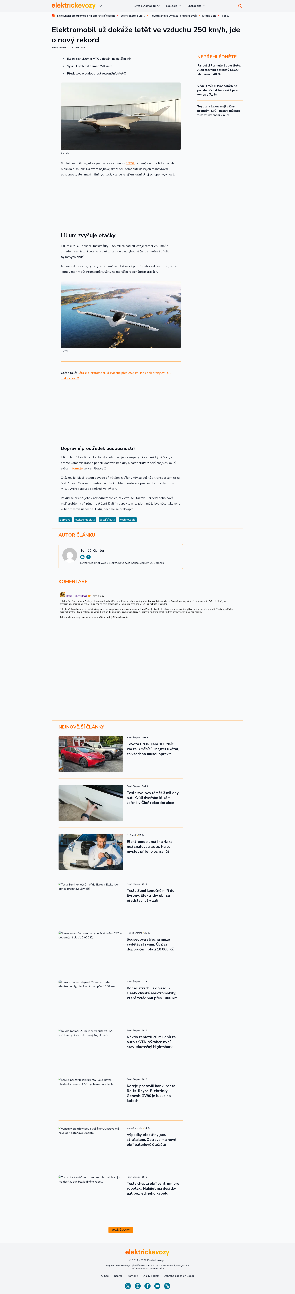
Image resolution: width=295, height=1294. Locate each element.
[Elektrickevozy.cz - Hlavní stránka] (74, 5)
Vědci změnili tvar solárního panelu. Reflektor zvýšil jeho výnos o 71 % (217, 90)
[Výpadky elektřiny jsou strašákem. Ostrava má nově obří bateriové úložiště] (91, 1145)
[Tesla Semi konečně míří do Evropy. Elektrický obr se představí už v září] (91, 901)
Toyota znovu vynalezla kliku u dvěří (173, 16)
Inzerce (118, 1276)
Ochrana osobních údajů (179, 1276)
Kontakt (132, 1276)
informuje (76, 468)
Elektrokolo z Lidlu (133, 16)
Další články (121, 1230)
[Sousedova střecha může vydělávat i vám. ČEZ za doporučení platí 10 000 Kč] (91, 949)
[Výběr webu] (100, 6)
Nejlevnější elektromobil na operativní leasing (86, 16)
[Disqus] (147, 629)
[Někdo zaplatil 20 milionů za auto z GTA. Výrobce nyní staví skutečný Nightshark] (91, 1047)
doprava (65, 519)
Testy (225, 16)
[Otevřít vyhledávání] (240, 6)
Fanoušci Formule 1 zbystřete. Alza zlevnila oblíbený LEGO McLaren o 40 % (219, 69)
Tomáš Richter (59, 47)
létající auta (107, 519)
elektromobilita (85, 519)
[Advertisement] (121, 202)
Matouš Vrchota (134, 932)
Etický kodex (151, 1276)
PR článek (131, 835)
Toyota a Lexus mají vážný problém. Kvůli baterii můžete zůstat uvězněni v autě (218, 110)
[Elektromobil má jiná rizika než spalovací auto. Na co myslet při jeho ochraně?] (91, 852)
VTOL (130, 163)
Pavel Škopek (133, 737)
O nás (105, 1276)
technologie (127, 519)
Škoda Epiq (209, 16)
